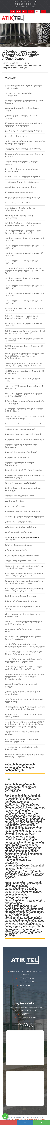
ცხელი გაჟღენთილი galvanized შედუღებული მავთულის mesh (22, 615)
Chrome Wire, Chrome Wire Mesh (17, 203)
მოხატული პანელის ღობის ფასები (18, 545)
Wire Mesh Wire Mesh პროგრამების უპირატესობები (19, 94)
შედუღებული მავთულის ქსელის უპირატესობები (23, 149)
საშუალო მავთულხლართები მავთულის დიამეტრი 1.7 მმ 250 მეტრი (24, 402)
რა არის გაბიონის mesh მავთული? (18, 532)
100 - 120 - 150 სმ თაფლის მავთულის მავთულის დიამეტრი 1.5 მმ (24, 387)
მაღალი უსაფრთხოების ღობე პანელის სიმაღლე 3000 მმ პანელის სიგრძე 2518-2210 (24, 590)
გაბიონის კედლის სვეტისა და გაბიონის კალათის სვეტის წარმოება (24, 700)
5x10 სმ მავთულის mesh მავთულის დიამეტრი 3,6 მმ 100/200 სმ (24, 339)
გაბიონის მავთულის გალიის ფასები (19, 522)
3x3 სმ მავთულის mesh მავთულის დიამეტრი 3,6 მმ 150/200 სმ (24, 294)
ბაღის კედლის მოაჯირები (15, 506)
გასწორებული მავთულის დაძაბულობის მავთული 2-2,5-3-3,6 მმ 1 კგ (24, 410)
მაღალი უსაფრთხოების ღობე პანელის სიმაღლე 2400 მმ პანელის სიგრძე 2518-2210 (24, 582)
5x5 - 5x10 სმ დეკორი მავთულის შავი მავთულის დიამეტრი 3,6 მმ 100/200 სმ (24, 395)
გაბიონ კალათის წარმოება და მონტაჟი (20, 527)
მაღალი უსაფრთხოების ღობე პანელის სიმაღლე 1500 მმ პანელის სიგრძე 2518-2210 (24, 567)
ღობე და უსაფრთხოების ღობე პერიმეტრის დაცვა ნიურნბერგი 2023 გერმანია (24, 755)
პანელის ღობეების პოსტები (16, 550)
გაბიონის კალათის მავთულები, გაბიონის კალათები (21, 117)
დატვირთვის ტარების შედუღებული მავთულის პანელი (23, 109)
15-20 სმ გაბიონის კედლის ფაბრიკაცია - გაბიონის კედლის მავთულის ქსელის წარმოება (25, 708)
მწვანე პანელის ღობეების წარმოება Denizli (22, 555)
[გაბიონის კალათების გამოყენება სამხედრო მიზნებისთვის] (13, 18)
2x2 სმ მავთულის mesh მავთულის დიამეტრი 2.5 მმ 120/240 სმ (24, 262)
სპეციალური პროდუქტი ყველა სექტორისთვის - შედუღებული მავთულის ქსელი (23, 124)
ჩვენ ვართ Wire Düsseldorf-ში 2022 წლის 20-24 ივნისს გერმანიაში (23, 715)
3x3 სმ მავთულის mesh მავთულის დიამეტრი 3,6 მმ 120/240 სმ (24, 287)
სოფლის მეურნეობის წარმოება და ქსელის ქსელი (24, 470)
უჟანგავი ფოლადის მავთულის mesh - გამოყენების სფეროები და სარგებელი (25, 142)
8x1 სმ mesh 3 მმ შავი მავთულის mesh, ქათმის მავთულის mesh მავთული (23, 638)
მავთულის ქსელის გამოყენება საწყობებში (21, 452)
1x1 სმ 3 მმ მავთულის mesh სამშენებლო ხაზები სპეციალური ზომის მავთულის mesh (23, 653)
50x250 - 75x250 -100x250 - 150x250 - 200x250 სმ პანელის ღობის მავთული (24, 417)
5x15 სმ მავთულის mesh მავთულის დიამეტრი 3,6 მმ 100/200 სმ (24, 347)
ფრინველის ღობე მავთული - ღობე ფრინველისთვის (19, 217)
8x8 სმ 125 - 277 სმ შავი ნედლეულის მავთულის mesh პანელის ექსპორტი (23, 623)
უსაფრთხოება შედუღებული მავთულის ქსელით (23, 131)
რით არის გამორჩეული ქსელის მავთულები (22, 182)
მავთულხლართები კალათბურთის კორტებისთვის (24, 439)
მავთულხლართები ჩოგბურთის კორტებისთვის (23, 434)
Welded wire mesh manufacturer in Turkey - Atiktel (24, 424)
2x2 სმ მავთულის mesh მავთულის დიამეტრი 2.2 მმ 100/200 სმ (24, 239)
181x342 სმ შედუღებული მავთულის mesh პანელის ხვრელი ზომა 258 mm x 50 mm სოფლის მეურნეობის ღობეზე (24, 676)
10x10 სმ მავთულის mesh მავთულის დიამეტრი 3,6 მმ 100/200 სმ (24, 372)
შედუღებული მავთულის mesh (16, 136)
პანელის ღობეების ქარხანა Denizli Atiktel (21, 561)
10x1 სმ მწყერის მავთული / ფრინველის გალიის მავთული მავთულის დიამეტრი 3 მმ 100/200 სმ (23, 364)
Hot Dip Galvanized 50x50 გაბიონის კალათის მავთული (22, 607)
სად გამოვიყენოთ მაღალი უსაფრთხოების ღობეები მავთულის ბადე (21, 740)
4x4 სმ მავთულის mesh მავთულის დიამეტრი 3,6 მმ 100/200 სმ (24, 302)
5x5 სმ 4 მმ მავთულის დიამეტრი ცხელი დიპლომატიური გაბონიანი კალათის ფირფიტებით (25, 645)
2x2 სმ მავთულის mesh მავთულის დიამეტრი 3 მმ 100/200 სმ (24, 254)
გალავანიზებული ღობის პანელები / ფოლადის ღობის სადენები (23, 87)
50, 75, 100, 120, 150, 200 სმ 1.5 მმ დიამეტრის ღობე (22, 380)
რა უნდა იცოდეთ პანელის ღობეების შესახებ (22, 198)
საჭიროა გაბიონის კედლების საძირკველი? (22, 601)
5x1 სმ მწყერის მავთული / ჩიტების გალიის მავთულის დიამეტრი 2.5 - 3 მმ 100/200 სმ (21, 317)
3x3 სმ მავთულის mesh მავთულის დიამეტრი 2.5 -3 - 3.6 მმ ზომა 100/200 (24, 279)
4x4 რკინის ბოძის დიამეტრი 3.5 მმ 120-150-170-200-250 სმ (24, 309)
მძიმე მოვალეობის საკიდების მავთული (20, 596)
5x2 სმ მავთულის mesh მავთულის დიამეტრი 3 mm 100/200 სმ (24, 324)
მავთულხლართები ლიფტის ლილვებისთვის (22, 511)
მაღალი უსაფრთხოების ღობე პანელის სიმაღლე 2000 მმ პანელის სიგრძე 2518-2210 (24, 574)
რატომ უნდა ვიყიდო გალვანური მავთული (21, 187)
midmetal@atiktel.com (27, 1017)
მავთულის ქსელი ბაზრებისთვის (17, 457)
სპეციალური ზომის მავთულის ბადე (19, 192)
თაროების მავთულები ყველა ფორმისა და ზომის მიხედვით (24, 102)
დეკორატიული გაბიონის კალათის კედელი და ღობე (23, 630)
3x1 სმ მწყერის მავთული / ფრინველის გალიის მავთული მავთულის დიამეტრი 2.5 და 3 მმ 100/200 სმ (24, 270)
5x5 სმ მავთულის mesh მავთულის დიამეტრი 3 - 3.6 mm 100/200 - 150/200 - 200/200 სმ (25, 332)
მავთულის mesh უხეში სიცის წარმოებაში (20, 483)
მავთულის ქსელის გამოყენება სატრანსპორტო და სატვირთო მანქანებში (24, 476)
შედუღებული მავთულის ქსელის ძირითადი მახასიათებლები (21, 170)
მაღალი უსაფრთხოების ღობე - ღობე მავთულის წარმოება (24, 155)
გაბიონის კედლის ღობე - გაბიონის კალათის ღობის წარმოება (22, 693)
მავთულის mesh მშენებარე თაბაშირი (19, 496)
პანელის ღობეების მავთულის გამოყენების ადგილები (21, 163)
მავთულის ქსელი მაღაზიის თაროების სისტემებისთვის (20, 464)
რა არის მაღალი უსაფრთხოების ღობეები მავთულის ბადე (21, 748)
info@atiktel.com (26, 985)
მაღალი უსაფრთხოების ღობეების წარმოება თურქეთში (22, 733)
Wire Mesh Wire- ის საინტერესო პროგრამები (22, 177)
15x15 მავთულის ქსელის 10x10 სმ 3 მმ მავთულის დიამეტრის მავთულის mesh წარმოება (24, 668)
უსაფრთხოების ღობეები (14, 501)
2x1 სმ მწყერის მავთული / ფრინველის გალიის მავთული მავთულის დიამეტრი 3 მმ (23, 232)
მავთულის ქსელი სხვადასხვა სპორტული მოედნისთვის (21, 446)
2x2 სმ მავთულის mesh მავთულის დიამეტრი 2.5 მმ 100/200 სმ (24, 247)
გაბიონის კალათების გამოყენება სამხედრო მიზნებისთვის (22, 538)
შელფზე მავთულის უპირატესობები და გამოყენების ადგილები (20, 209)
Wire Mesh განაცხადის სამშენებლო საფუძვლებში (24, 517)
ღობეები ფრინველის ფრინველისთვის (20, 429)
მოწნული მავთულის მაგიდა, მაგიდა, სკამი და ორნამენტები (22, 489)
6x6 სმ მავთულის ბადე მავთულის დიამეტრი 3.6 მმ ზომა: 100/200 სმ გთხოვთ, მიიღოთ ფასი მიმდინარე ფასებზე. (24, 356)
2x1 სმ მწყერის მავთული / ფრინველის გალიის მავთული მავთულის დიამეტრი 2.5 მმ (23, 224)
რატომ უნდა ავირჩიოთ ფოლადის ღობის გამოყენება (21, 685)
